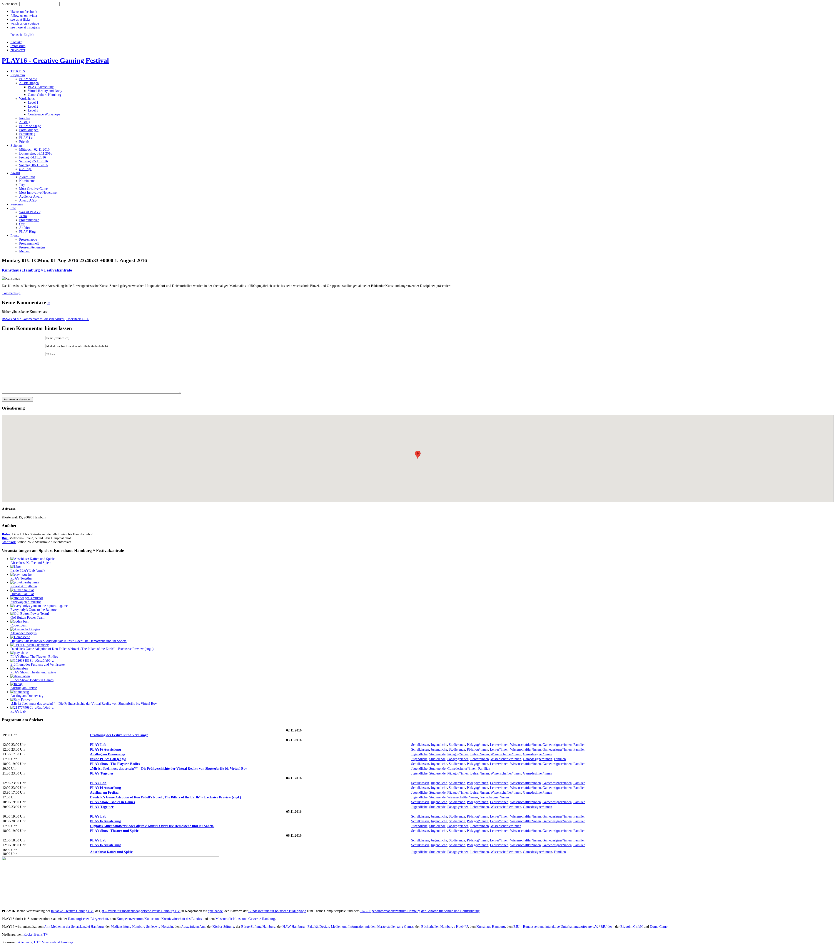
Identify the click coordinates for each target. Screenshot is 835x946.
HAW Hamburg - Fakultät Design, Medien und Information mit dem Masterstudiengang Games (348, 926)
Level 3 (33, 110)
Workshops (27, 98)
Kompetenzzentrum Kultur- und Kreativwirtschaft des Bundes (159, 919)
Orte (22, 224)
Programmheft (29, 243)
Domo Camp (659, 926)
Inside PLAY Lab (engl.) (27, 570)
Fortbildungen (28, 130)
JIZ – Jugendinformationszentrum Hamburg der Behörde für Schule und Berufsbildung (420, 911)
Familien (579, 744)
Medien (24, 251)
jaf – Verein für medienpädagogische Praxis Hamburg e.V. (140, 911)
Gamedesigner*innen (557, 744)
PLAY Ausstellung (41, 87)
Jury (22, 185)
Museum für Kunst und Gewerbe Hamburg (245, 919)
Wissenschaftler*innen (525, 744)
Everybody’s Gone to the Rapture (33, 609)
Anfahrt (24, 228)
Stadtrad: (9, 542)
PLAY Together (21, 578)
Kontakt (16, 42)
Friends (24, 141)
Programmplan (29, 220)
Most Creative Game (33, 188)
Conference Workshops (44, 114)
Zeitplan (16, 145)
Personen (16, 204)
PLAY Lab (26, 138)
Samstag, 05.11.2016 (33, 161)
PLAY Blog (27, 231)
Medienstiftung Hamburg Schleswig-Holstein (142, 926)
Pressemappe (28, 239)
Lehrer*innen (499, 744)
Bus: (5, 538)
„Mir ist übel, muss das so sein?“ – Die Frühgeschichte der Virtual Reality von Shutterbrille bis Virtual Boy (83, 703)
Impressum (17, 46)
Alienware (25, 942)
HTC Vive (41, 942)
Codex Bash (18, 625)
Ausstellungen (29, 83)
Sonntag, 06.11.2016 (33, 165)
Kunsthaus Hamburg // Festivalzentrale (37, 270)
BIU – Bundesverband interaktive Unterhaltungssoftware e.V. (555, 926)
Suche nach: (10, 4)
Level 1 (33, 102)
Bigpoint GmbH (631, 926)
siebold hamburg (61, 942)
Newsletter (17, 50)
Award (15, 173)
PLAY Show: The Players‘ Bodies (34, 656)
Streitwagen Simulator (25, 602)
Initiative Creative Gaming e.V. (72, 911)
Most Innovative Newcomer (38, 192)
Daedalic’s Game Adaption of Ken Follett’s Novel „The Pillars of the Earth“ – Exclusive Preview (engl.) (82, 649)
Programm (17, 75)
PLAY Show (28, 79)
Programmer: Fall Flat (22, 594)
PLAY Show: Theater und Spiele (33, 672)
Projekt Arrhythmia (23, 586)
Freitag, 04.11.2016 (32, 157)
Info (13, 208)
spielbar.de (215, 911)
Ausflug (24, 122)
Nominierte (27, 181)
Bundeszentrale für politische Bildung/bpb (277, 911)
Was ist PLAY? (29, 212)
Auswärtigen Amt (193, 926)
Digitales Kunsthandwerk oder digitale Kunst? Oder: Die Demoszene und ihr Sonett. (68, 641)
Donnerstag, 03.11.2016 (35, 153)
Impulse (24, 118)
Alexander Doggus (23, 633)
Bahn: (6, 534)
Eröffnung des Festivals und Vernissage (37, 664)
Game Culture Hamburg (44, 95)
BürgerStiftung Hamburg (258, 926)
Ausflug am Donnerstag (26, 696)
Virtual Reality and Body (45, 91)
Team (23, 216)
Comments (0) (11, 293)
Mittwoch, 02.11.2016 (34, 149)
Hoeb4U (462, 926)
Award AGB (28, 200)
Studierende (457, 744)
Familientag (27, 134)
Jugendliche (439, 744)
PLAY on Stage (30, 126)
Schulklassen (420, 744)
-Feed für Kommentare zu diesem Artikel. (33, 319)
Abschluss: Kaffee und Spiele (30, 563)
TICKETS (17, 71)
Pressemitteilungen (32, 247)
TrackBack (77, 319)
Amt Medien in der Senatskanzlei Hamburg (74, 926)
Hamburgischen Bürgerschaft (88, 919)
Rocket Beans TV (35, 934)
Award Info (27, 177)
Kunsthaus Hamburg (490, 926)
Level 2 (33, 106)
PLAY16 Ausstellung (105, 749)
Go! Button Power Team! (27, 617)
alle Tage (25, 169)
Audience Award (30, 196)
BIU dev (607, 926)
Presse (14, 235)
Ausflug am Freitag (23, 688)
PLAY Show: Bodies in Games (31, 680)
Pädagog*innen (477, 744)
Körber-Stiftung (223, 926)
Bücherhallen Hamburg (437, 926)
